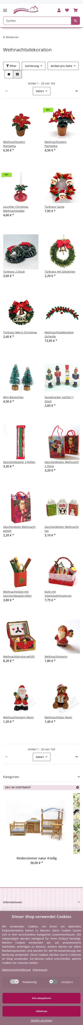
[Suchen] (75, 21)
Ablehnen (41, 1011)
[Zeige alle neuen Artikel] (77, 787)
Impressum (40, 970)
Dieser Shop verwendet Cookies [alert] (41, 916)
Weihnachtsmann (56, 656)
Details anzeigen (41, 1020)
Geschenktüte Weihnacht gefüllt (19, 529)
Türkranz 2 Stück (14, 271)
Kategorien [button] (11, 777)
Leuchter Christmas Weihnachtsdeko (15, 209)
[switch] (14, 981)
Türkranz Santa (54, 207)
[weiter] (76, 91)
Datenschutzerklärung (16, 970)
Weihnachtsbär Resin (58, 717)
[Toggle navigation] (6, 8)
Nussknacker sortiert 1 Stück (59, 399)
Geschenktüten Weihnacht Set (62, 529)
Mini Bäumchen (13, 397)
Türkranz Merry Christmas (20, 332)
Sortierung (32, 66)
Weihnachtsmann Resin (18, 717)
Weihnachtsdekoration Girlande (59, 334)
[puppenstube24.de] (26, 10)
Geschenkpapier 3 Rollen (19, 462)
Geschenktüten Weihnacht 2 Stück (62, 464)
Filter (12, 66)
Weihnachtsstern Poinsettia (14, 144)
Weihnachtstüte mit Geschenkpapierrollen (17, 594)
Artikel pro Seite (61, 66)
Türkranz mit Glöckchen (60, 271)
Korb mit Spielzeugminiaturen (58, 594)
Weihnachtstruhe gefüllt (19, 656)
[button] (59, 10)
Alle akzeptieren (41, 998)
